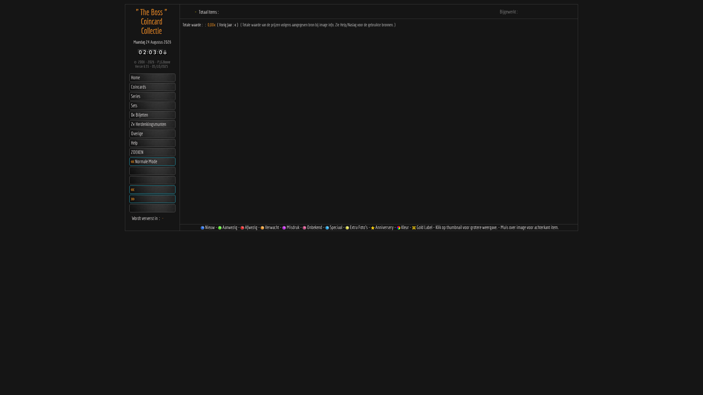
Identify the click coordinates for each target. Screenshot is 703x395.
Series (135, 96)
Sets (134, 105)
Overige (137, 133)
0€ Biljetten (139, 115)
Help (134, 143)
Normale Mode (144, 161)
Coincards (138, 87)
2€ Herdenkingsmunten (148, 124)
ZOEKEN (137, 152)
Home (135, 77)
